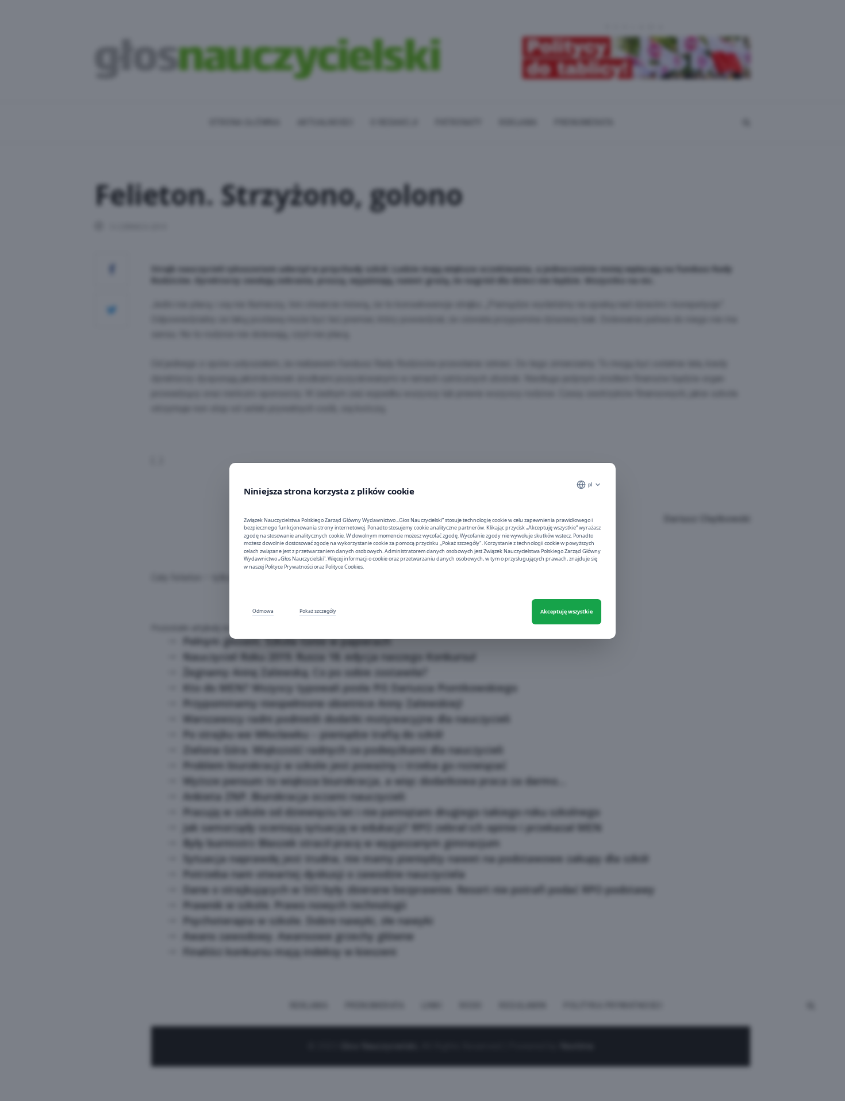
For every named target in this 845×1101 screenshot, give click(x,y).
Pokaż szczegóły (317, 611)
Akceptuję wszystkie (566, 611)
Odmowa (263, 611)
